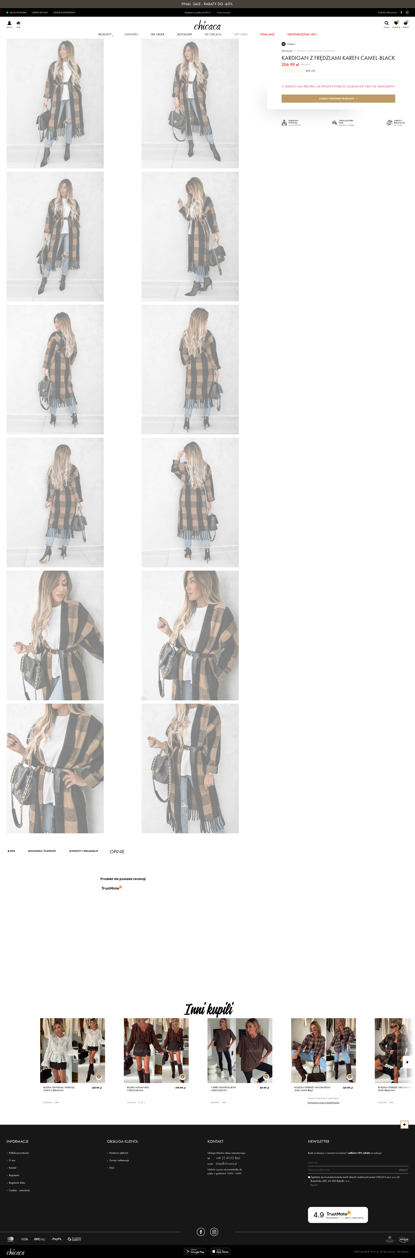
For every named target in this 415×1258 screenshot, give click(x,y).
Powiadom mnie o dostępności (323, 1103)
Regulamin (14, 1175)
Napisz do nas (40, 12)
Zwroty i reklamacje (119, 1160)
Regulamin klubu (17, 1182)
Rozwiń (313, 1184)
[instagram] (406, 12)
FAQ (111, 1167)
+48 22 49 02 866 (17, 12)
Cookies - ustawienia (19, 1190)
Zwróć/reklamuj (387, 12)
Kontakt (12, 1167)
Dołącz (403, 1169)
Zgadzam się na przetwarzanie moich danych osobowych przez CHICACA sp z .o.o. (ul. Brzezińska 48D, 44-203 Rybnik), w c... (355, 1179)
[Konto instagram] (214, 1232)
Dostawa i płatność (118, 1153)
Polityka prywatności (19, 1153)
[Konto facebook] (201, 1232)
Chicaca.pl (286, 50)
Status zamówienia (64, 12)
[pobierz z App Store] (221, 1252)
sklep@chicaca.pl (226, 1163)
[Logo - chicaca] (72, 1251)
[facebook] (400, 12)
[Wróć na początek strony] (404, 1125)
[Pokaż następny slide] (409, 1062)
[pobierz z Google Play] (195, 1252)
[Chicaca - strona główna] (208, 24)
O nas (12, 1160)
